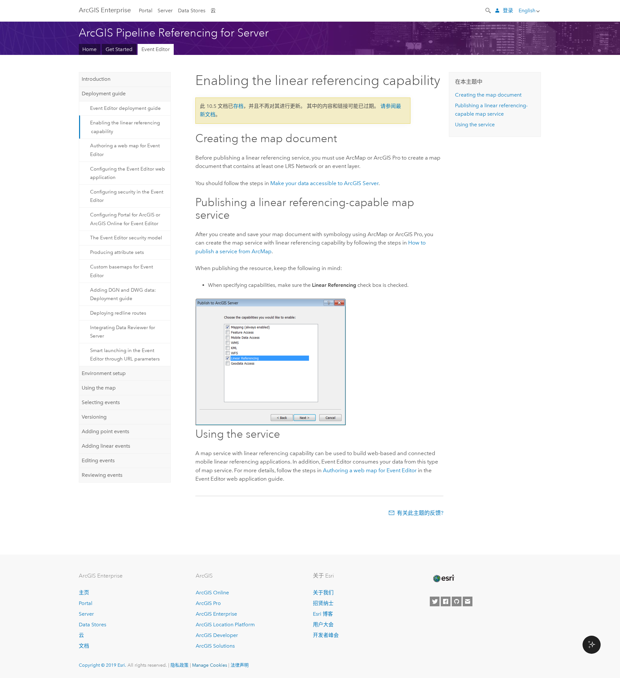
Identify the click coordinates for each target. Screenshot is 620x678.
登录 (508, 10)
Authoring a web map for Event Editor (125, 150)
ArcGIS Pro (208, 603)
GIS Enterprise (105, 10)
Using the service (475, 124)
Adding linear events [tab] (106, 446)
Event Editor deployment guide (125, 108)
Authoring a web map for (370, 470)
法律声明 (240, 665)
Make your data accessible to (324, 183)
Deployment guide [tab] (104, 93)
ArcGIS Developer (217, 635)
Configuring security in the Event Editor (126, 196)
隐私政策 (179, 665)
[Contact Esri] (467, 601)
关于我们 (323, 592)
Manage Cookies (209, 665)
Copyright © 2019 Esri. (102, 665)
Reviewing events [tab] (102, 475)
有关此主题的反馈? (420, 513)
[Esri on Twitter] (434, 601)
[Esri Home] (443, 578)
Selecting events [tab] (101, 402)
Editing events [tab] (98, 460)
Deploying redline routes (118, 313)
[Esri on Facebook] (445, 601)
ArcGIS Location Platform (225, 624)
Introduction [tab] (96, 79)
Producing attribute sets (117, 252)
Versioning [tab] (94, 417)
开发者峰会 (326, 635)
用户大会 (323, 624)
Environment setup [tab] (104, 373)
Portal (145, 10)
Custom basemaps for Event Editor (121, 271)
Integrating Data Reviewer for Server (122, 332)
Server (165, 10)
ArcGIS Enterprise (216, 614)
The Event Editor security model (126, 238)
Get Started (119, 49)
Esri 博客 (323, 614)
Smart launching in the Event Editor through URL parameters (125, 355)
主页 (84, 592)
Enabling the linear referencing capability (125, 127)
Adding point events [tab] (105, 431)
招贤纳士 (323, 603)
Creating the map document (488, 95)
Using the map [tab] (99, 388)
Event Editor (155, 49)
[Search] (488, 10)
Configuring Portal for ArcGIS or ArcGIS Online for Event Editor (125, 219)
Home (89, 49)
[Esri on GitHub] (456, 601)
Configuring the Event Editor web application (127, 173)
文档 (84, 646)
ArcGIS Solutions (215, 646)
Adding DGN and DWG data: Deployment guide (123, 294)
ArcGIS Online (212, 592)
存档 (238, 106)
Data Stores (191, 10)
